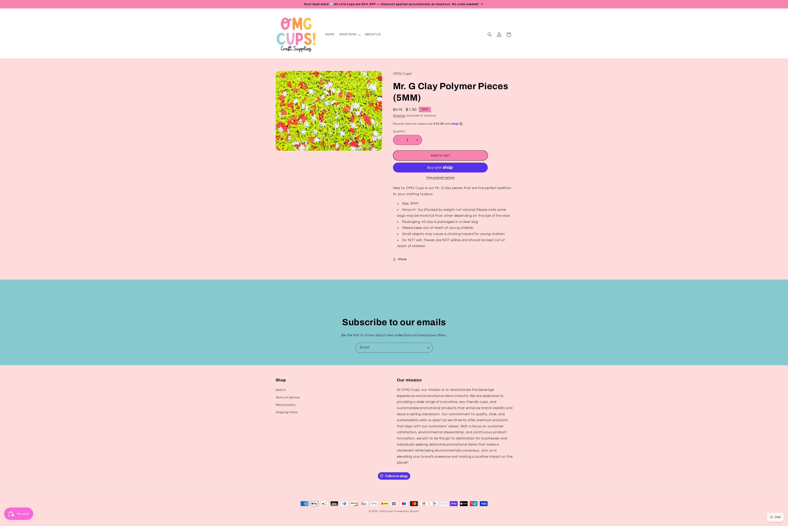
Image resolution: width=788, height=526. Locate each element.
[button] (349, 34)
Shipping (399, 115)
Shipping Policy (287, 412)
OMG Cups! (386, 511)
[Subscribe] (428, 348)
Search (281, 389)
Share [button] (402, 259)
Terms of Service (288, 397)
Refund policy (286, 404)
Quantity (399, 131)
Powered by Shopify (406, 511)
